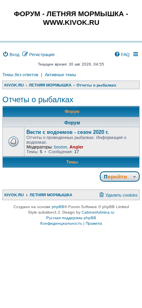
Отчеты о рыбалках (37, 99)
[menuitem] (10, 54)
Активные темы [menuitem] (60, 74)
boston (60, 147)
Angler (76, 147)
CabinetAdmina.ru (98, 212)
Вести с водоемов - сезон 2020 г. (67, 132)
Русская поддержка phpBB (71, 218)
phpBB (58, 207)
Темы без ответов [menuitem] (20, 74)
